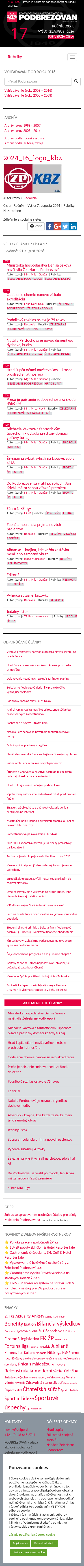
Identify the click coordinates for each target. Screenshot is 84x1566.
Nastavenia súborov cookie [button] (29, 1552)
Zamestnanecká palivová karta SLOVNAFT (33, 834)
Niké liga (54, 1353)
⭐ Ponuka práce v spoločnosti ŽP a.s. (31, 1242)
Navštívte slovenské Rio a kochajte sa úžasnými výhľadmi (42, 754)
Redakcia (30, 198)
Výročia (20, 1383)
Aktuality (23, 1316)
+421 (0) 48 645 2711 (19, 1435)
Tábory (42, 1377)
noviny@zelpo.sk (16, 1430)
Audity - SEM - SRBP (55, 1317)
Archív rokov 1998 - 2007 (22, 126)
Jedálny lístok (17, 1130)
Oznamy (41, 1359)
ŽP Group (69, 442)
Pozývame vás (53, 1358)
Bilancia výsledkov (58, 1324)
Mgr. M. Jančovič (34, 408)
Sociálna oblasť (39, 413)
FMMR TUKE (61, 1339)
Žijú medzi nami (34, 1409)
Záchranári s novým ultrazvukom (27, 723)
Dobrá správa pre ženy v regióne (27, 745)
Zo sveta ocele (70, 1383)
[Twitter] (65, 226)
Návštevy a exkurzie (23, 1358)
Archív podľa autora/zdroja (23, 143)
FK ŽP (27, 513)
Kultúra (29, 1353)
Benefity (13, 1324)
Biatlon (30, 1324)
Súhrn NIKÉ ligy (19, 1188)
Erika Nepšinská (34, 304)
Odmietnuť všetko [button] (44, 1543)
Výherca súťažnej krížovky (26, 1149)
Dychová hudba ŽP (28, 1331)
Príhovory (58, 1364)
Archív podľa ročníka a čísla (24, 138)
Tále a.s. (13, 447)
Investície (44, 1347)
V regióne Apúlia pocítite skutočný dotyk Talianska (38, 976)
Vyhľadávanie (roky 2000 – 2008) (28, 95)
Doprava (9, 1331)
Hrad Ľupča (53, 383)
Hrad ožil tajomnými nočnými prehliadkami (33, 785)
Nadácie (41, 1353)
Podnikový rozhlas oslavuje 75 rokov (29, 701)
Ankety (38, 1316)
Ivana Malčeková (34, 559)
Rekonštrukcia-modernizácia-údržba (41, 1371)
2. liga (9, 1316)
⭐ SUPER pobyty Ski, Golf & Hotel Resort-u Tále (39, 1247)
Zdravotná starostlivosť (44, 1383)
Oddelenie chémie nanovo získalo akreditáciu (41, 1057)
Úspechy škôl (13, 1390)
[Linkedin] (73, 226)
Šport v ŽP (53, 513)
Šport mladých (69, 1390)
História (34, 1347)
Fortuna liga (16, 1346)
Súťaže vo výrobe (16, 1377)
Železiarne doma (57, 278)
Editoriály (15, 584)
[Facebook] (50, 226)
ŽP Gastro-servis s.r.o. (37, 616)
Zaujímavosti (17, 563)
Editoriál (14, 1091)
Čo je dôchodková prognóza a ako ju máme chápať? (39, 954)
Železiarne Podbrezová (25, 278)
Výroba (9, 1383)
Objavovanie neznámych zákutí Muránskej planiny (38, 678)
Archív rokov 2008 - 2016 (22, 131)
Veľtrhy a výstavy (56, 1377)
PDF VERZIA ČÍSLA (61, 37)
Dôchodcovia (54, 1331)
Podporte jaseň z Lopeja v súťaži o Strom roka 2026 (38, 856)
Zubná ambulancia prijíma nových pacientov (34, 763)
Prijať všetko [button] (20, 1543)
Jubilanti (59, 1346)
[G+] (58, 226)
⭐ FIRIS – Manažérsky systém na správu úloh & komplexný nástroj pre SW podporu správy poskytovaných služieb (39, 1288)
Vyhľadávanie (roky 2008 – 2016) (28, 91)
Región (55, 534)
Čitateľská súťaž (41, 1390)
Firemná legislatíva (21, 1339)
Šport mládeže (19, 1398)
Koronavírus (13, 1353)
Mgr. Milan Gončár (36, 274)
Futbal (18, 472)
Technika (32, 1378)
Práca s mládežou (34, 1364)
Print (38, 226)
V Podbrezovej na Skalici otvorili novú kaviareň (35, 905)
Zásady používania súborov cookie (32, 1535)
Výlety (70, 1377)
